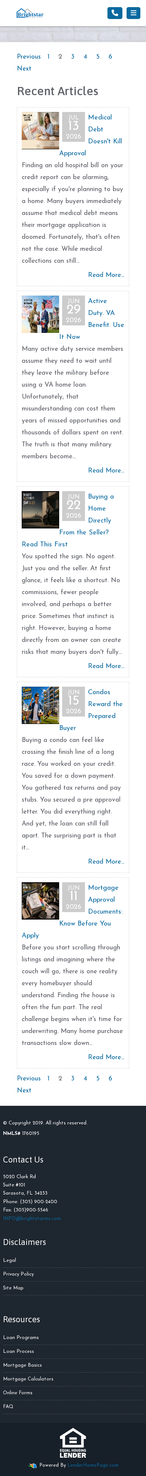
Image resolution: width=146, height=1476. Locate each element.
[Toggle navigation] (133, 13)
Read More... (106, 275)
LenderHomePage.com (93, 1465)
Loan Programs (21, 1337)
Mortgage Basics (22, 1365)
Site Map (13, 1288)
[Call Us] (114, 13)
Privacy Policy (18, 1274)
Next (24, 69)
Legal (9, 1260)
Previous (29, 57)
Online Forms (18, 1393)
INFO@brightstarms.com (32, 1218)
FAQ (8, 1406)
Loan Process (18, 1351)
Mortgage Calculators (28, 1379)
